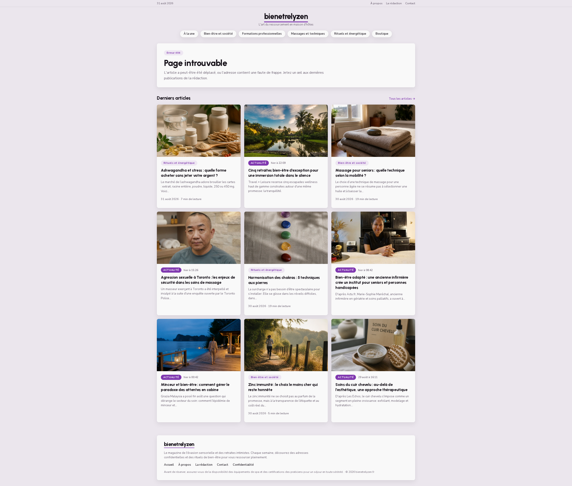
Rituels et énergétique (350, 34)
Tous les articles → (402, 98)
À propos (376, 3)
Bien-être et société (218, 34)
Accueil (169, 464)
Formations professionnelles (262, 34)
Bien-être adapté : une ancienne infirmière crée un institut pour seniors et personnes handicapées (371, 282)
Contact (410, 3)
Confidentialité (243, 464)
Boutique (382, 34)
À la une (189, 34)
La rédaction (394, 3)
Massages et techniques (308, 34)
